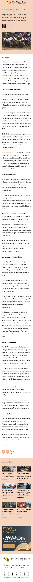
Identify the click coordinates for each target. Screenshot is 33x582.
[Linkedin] (8, 574)
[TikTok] (16, 574)
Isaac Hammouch (12, 26)
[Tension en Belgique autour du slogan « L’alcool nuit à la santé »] (9, 469)
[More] (12, 452)
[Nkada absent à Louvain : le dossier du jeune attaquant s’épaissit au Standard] (24, 505)
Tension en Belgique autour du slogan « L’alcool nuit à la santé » (8, 475)
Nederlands (9, 9)
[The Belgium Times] (16, 3)
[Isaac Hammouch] (4, 26)
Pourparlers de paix (8, 152)
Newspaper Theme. (25, 577)
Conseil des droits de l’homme (18, 325)
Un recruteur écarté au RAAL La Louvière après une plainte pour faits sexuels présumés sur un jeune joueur (23, 494)
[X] (7, 452)
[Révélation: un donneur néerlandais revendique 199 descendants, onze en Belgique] (9, 505)
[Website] (24, 574)
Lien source (5, 445)
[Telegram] (12, 574)
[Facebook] (3, 452)
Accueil (3, 9)
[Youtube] (28, 574)
